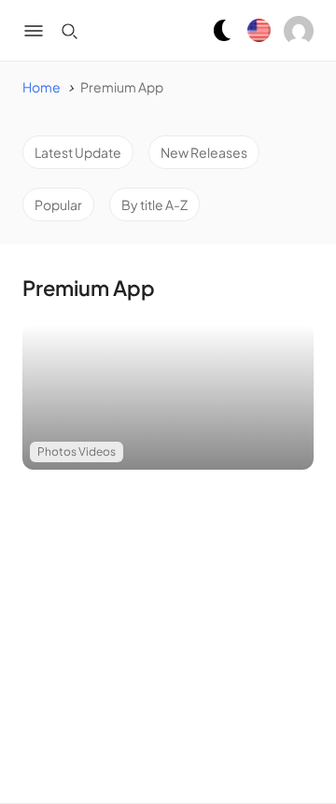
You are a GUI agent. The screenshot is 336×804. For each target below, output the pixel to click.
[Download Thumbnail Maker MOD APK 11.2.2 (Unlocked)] (168, 397)
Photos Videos (76, 451)
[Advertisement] (168, 626)
